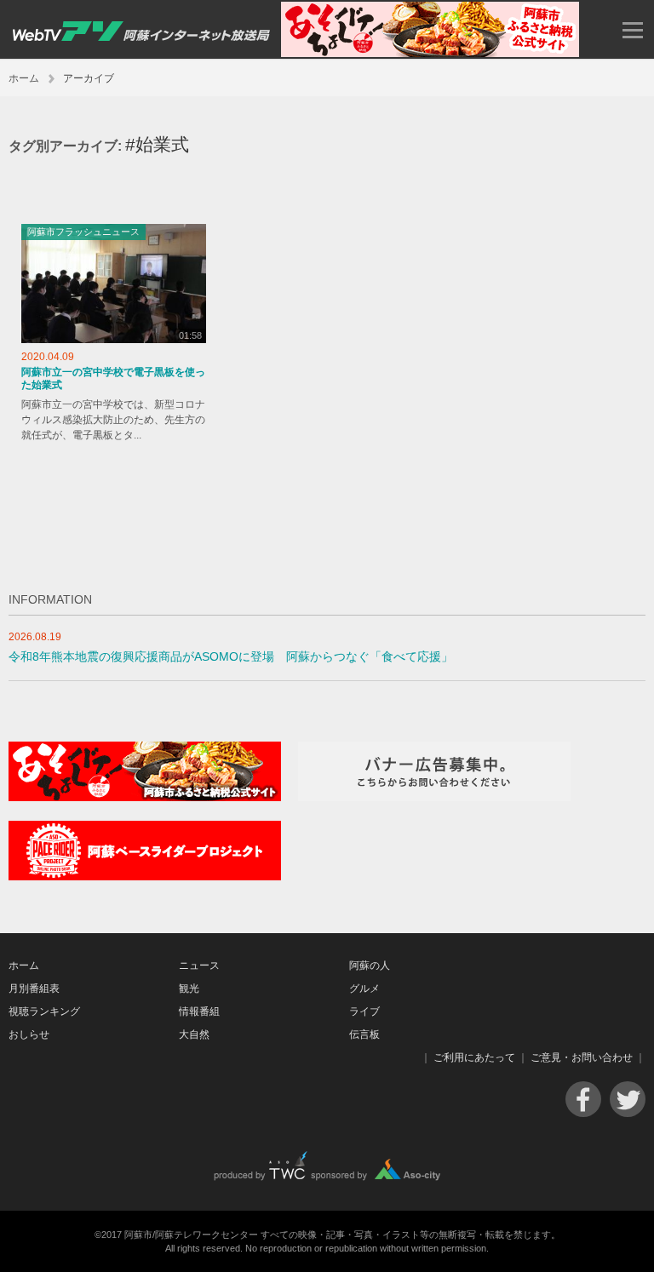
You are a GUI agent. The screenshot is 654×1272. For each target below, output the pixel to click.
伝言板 (364, 1034)
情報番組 (199, 1011)
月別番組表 (34, 988)
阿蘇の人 (369, 965)
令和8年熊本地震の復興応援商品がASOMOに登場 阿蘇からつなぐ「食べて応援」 (231, 656)
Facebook (583, 1099)
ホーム (24, 78)
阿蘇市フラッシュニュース (83, 231)
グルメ (364, 988)
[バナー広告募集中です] (434, 797)
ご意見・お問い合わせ (582, 1057)
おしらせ (29, 1034)
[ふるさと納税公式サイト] (430, 53)
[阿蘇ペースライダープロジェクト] (145, 876)
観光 (189, 988)
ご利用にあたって (474, 1057)
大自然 (194, 1034)
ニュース (199, 965)
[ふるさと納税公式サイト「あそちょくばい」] (145, 797)
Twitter (627, 1099)
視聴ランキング (44, 1011)
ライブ (364, 1011)
